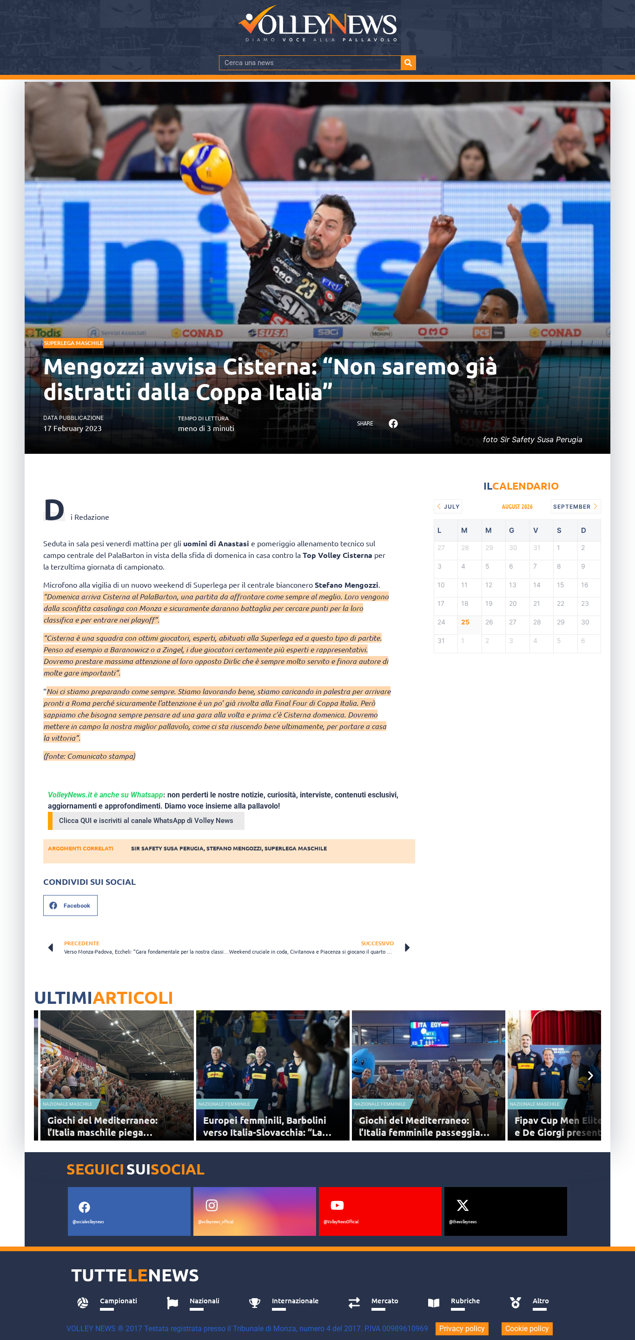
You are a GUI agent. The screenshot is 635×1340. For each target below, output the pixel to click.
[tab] (111, 1303)
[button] (393, 423)
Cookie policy (527, 1328)
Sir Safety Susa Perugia (167, 848)
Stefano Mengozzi (234, 848)
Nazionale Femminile (224, 1104)
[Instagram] (211, 1205)
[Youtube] (337, 1205)
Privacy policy (462, 1328)
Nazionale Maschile (68, 1104)
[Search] (408, 63)
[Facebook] (84, 1207)
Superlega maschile (296, 848)
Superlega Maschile (73, 343)
